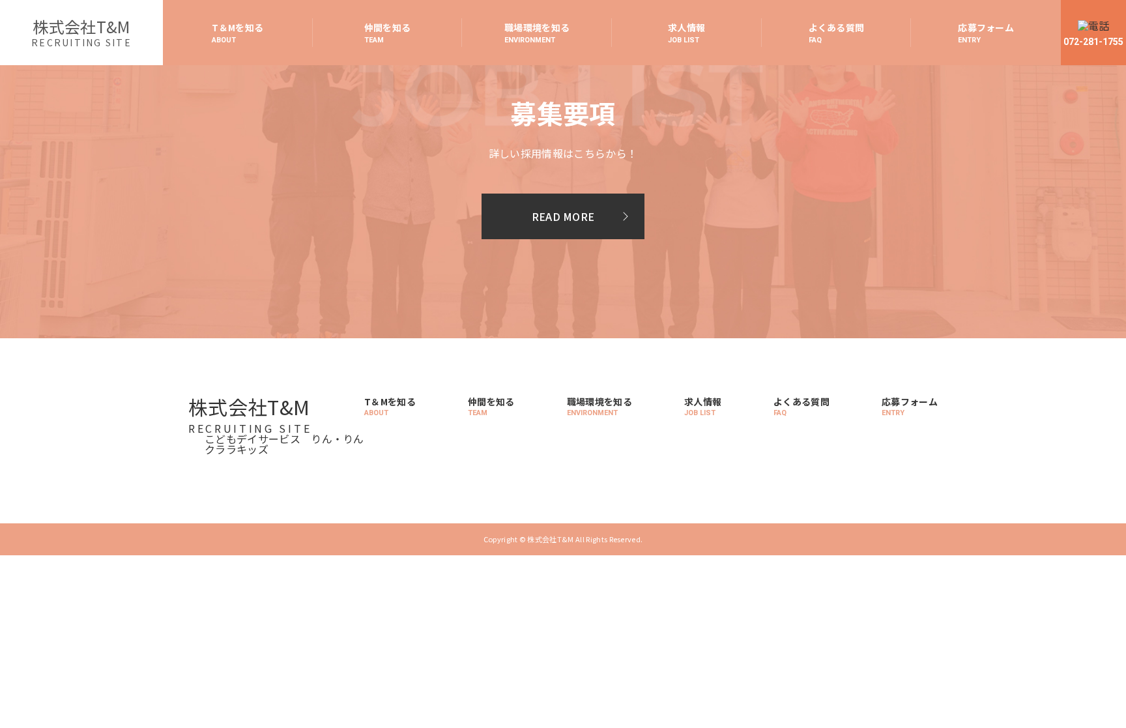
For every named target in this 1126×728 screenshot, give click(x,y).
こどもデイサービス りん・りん (284, 438)
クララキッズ (236, 449)
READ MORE (563, 216)
